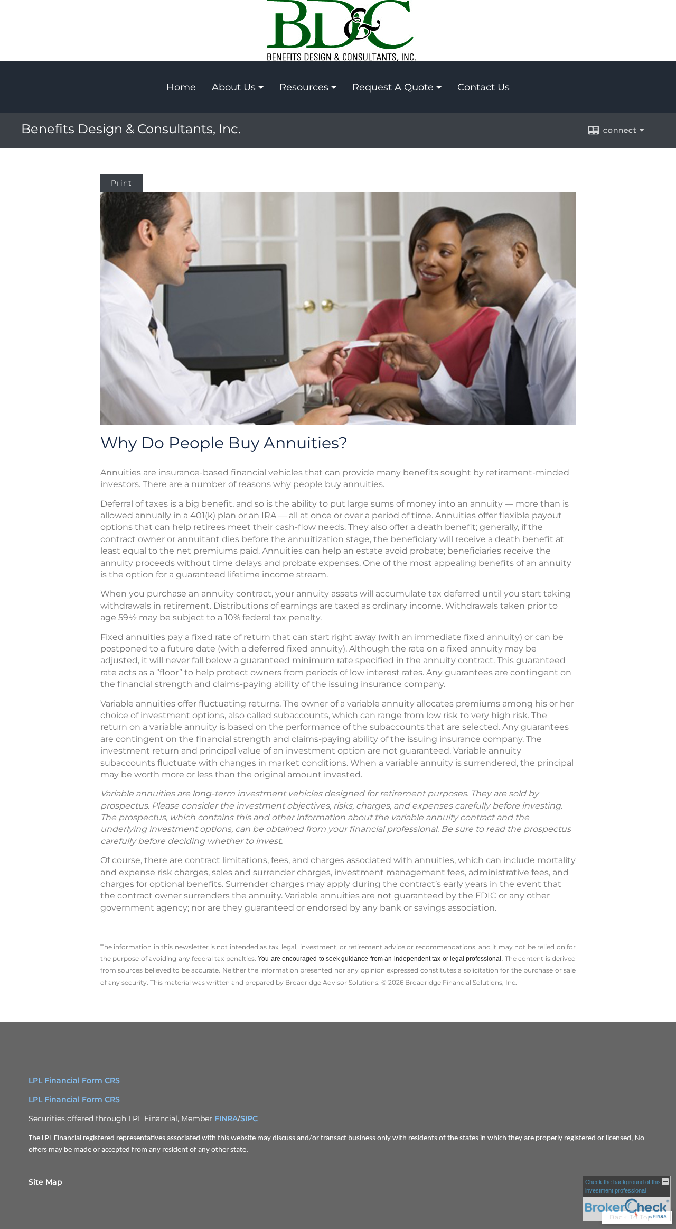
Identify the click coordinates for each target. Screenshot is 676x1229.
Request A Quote (393, 87)
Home (181, 87)
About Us (234, 87)
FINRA (226, 1118)
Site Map (45, 1182)
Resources (303, 87)
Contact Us (483, 87)
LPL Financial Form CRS (74, 1080)
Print (121, 183)
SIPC (249, 1118)
